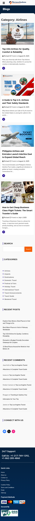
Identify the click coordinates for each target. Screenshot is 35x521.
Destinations (9, 277)
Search (8, 243)
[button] (5, 3)
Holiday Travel (9, 286)
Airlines (7, 271)
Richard (6, 56)
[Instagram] (13, 431)
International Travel (11, 290)
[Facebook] (4, 431)
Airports (7, 274)
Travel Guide (9, 296)
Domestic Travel (10, 280)
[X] (9, 431)
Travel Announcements (13, 293)
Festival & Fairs (10, 283)
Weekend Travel (10, 299)
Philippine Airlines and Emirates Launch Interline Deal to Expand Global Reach (17, 154)
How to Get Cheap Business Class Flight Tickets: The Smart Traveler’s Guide (17, 210)
